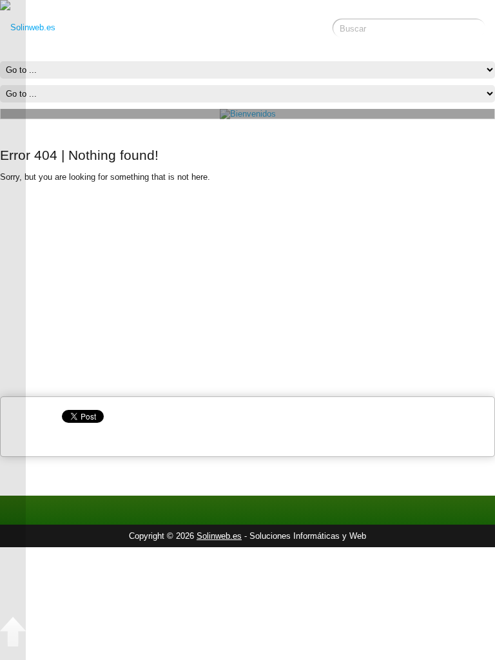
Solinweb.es (219, 536)
